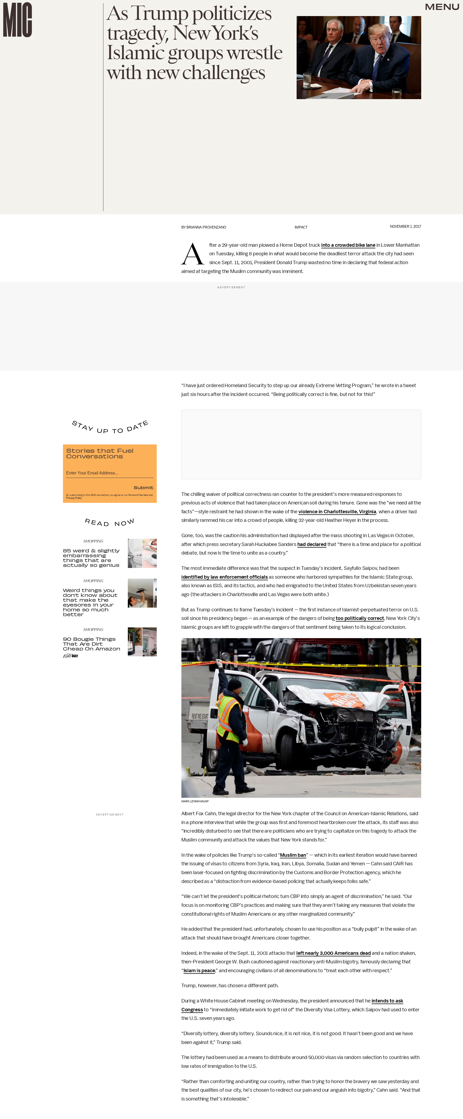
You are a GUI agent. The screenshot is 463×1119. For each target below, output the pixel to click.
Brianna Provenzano (206, 227)
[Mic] (17, 19)
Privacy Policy (74, 498)
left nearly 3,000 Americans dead (333, 953)
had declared (311, 544)
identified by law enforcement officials (224, 577)
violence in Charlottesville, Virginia (337, 511)
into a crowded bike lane (348, 245)
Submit (144, 487)
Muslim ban (293, 855)
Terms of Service (138, 495)
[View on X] (301, 444)
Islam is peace (199, 970)
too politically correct (360, 618)
